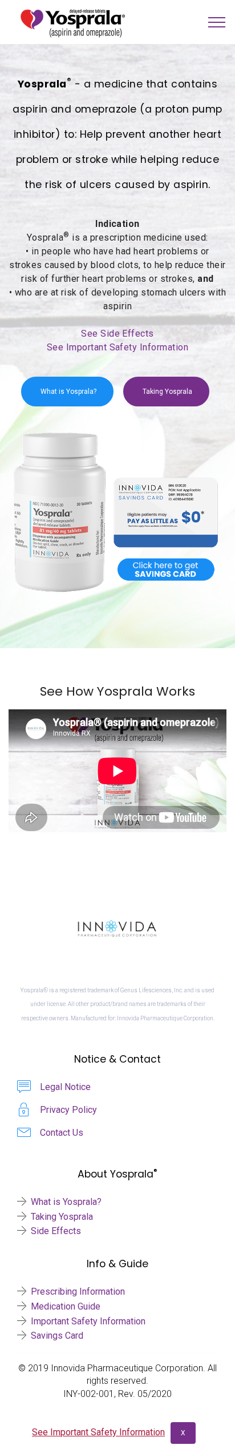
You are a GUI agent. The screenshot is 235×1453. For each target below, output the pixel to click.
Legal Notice (65, 1086)
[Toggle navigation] (217, 22)
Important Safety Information (88, 1321)
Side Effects (56, 1231)
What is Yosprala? (68, 392)
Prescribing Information (78, 1291)
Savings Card (57, 1335)
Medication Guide (65, 1306)
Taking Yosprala (167, 392)
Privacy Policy (68, 1109)
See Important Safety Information (117, 347)
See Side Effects (117, 333)
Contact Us (61, 1132)
